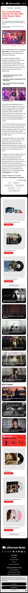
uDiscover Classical (14, 564)
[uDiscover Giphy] (25, 551)
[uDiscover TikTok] (11, 551)
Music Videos (11, 188)
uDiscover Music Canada (14, 572)
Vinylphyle (14, 557)
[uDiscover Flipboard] (19, 551)
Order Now (8, 224)
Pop (19, 188)
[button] (14, 212)
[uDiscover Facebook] (3, 551)
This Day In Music (14, 559)
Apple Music (13, 177)
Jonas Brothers (8, 185)
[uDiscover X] (5, 551)
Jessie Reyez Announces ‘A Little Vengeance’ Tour (12, 76)
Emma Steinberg (6, 27)
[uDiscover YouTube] (14, 551)
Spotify (21, 177)
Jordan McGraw (20, 185)
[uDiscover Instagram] (8, 551)
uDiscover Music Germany (14, 574)
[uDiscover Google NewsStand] (22, 551)
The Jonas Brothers (14, 190)
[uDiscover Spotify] (16, 551)
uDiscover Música (14, 569)
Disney (14, 562)
